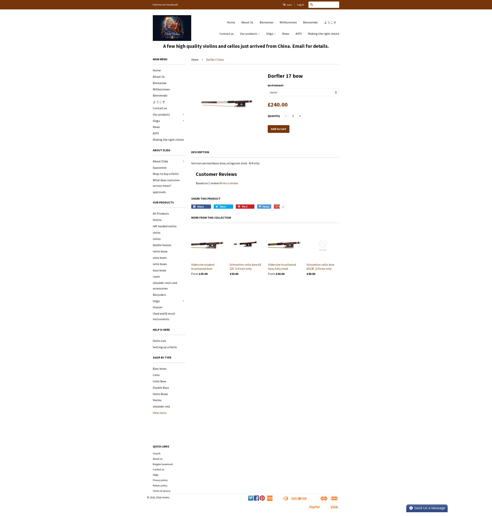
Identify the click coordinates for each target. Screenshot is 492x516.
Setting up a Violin (165, 347)
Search (156, 453)
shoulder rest (161, 406)
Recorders (159, 295)
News (285, 34)
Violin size (159, 341)
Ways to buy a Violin (166, 174)
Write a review (228, 183)
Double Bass (161, 387)
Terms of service (161, 491)
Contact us (226, 34)
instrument (275, 85)
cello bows (160, 264)
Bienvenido (310, 22)
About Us (247, 22)
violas (156, 232)
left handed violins (165, 226)
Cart (289, 5)
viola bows (160, 258)
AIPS (299, 34)
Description (200, 152)
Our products (249, 34)
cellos (157, 239)
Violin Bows (160, 394)
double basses (162, 245)
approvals (159, 192)
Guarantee (160, 168)
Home (231, 22)
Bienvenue (266, 22)
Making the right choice (323, 34)
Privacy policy (160, 480)
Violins (157, 220)
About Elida (160, 161)
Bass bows (159, 368)
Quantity (274, 116)
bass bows (159, 270)
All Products (161, 213)
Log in (300, 4)
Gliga (270, 34)
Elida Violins (162, 497)
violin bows (160, 251)
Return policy (160, 485)
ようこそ (330, 22)
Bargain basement (163, 464)
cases (156, 276)
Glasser (158, 307)
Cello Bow (159, 381)
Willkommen (288, 22)
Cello (156, 375)
